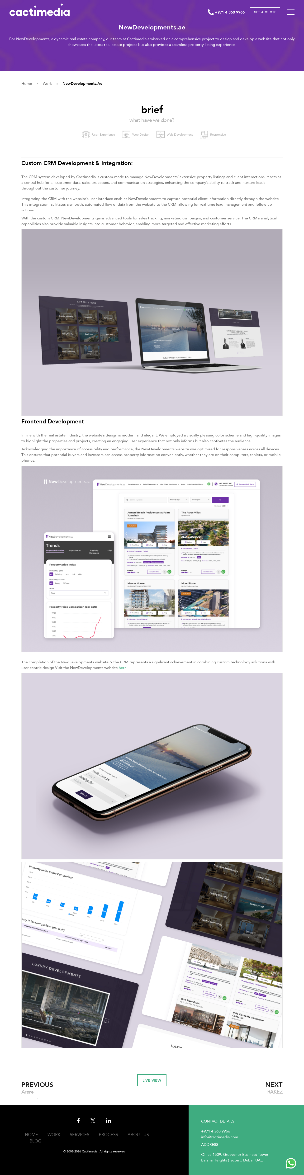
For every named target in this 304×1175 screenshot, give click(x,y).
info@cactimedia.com (219, 1137)
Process (108, 1135)
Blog (35, 1141)
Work (54, 1135)
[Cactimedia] (40, 10)
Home (31, 1135)
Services (79, 1135)
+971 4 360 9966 (215, 1131)
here (123, 667)
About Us (138, 1135)
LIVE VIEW (151, 1080)
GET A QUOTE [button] (265, 12)
